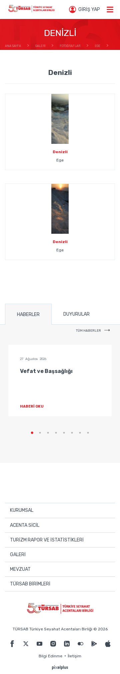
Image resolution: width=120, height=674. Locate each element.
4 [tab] (56, 433)
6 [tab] (72, 433)
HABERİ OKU (32, 406)
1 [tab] (32, 433)
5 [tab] (64, 433)
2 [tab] (40, 433)
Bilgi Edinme (50, 656)
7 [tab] (80, 433)
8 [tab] (88, 433)
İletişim (74, 656)
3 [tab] (48, 433)
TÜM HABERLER (88, 331)
